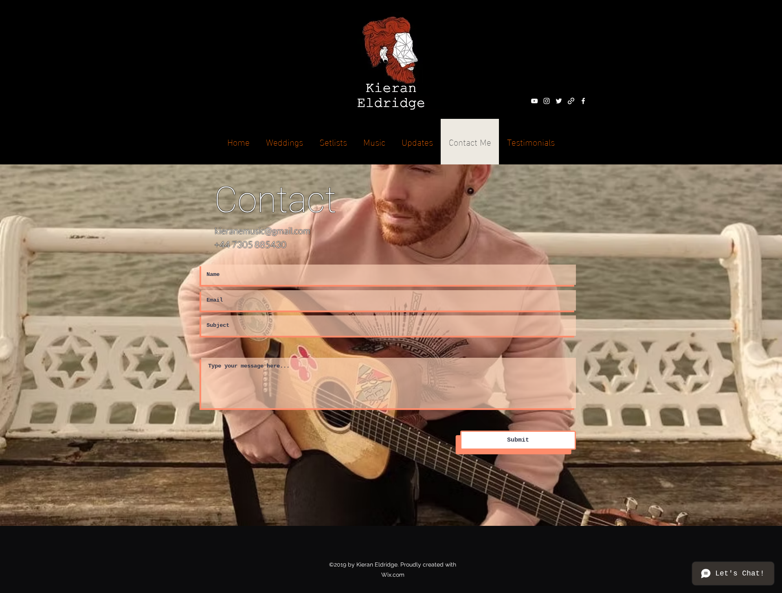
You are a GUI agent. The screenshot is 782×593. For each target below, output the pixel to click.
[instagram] (547, 101)
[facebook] (583, 101)
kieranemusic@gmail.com (262, 230)
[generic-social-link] (571, 101)
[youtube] (534, 101)
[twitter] (559, 101)
